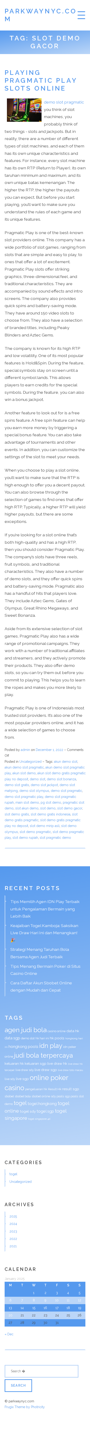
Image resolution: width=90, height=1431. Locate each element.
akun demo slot (65, 761)
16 (45, 1308)
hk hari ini (42, 1038)
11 (68, 1300)
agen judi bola (26, 1030)
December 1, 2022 (50, 750)
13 (10, 1308)
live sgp (22, 1079)
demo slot (37, 779)
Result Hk (54, 1089)
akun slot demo (24, 773)
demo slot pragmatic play (24, 797)
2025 (13, 1216)
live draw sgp (46, 1070)
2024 (13, 1224)
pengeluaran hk (36, 1089)
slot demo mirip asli (45, 826)
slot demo (48, 808)
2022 (13, 1239)
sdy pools (57, 1096)
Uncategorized (30, 761)
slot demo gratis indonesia (50, 814)
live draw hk (57, 1063)
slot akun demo (27, 808)
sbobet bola (23, 1096)
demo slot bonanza (61, 779)
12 (79, 1300)
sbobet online (41, 1096)
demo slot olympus (34, 791)
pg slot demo (51, 802)
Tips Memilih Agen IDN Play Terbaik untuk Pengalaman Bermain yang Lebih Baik (45, 908)
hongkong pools (23, 1046)
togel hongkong (42, 1103)
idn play (50, 1046)
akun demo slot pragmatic (24, 767)
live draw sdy (24, 1070)
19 (79, 1308)
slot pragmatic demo (55, 837)
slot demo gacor (69, 808)
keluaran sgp (35, 1063)
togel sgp (45, 1111)
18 (68, 1308)
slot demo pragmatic (35, 832)
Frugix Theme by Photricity (25, 1407)
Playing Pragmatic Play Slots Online (41, 80)
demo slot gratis (17, 785)
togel (20, 1103)
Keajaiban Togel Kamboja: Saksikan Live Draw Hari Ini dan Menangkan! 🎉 (44, 933)
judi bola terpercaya (43, 1055)
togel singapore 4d (39, 1118)
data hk (72, 1031)
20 (10, 1315)
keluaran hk (14, 1063)
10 (57, 1300)
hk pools (57, 1038)
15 (33, 1308)
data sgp (12, 1038)
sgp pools (71, 1096)
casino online (57, 1031)
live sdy (10, 1079)
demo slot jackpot (44, 785)
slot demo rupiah (25, 837)
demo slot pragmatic (64, 102)
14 (22, 1308)
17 (57, 1308)
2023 (13, 1231)
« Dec (9, 1334)
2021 (13, 1246)
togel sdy (28, 1111)
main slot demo (27, 802)
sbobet (9, 1096)
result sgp (70, 1089)
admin (25, 750)
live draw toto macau (70, 1070)
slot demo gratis (17, 814)
